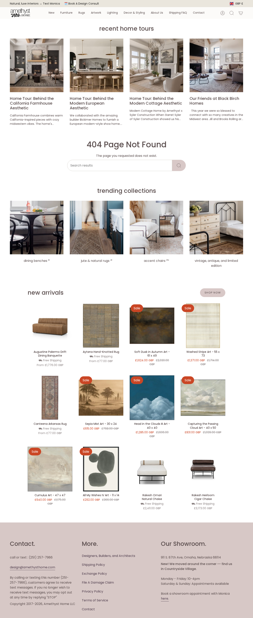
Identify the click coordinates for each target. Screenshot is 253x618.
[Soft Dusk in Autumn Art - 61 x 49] (152, 325)
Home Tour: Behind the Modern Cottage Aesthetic (156, 101)
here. (165, 598)
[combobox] (119, 165)
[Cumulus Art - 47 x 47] (50, 469)
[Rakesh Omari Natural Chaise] (152, 469)
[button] (51, 13)
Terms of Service (95, 600)
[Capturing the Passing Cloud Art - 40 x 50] (203, 397)
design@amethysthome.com (32, 567)
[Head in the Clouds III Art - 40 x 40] (152, 397)
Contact (88, 609)
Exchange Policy (94, 573)
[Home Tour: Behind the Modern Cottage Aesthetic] (156, 65)
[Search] (179, 165)
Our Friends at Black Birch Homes (214, 101)
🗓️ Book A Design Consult (81, 4)
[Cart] (240, 13)
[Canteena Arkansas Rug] (50, 397)
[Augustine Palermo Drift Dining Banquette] (50, 325)
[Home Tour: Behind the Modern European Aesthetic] (96, 65)
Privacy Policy (92, 591)
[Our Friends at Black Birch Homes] (216, 65)
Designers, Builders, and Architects (108, 556)
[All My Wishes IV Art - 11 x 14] (101, 469)
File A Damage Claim (98, 582)
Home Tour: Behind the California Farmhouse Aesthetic (32, 103)
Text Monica (51, 3)
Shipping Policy (93, 564)
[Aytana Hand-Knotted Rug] (101, 325)
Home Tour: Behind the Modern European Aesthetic (92, 103)
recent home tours (126, 28)
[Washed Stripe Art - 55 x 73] (203, 325)
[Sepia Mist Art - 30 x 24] (101, 397)
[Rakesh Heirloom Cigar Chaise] (203, 469)
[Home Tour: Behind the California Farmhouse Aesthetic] (36, 65)
